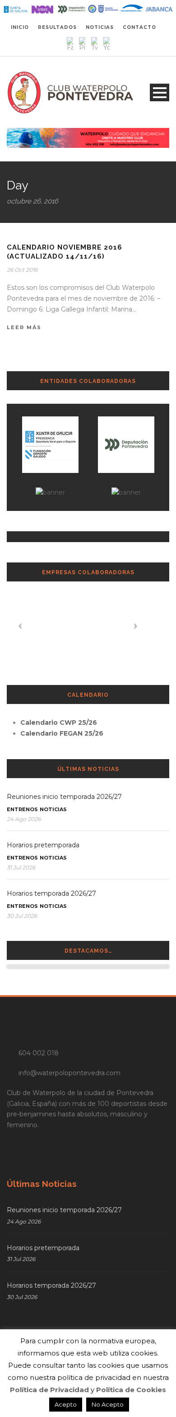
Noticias (53, 809)
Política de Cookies (131, 1389)
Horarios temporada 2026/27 (51, 893)
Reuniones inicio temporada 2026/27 (64, 797)
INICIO (20, 27)
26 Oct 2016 (22, 269)
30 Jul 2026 (22, 915)
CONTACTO (139, 27)
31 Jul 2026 (21, 867)
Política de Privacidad (49, 1389)
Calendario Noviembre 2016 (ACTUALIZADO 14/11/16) (64, 251)
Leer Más (24, 327)
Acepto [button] (66, 1404)
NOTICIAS (100, 27)
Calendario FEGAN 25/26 (61, 733)
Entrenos (22, 809)
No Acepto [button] (108, 1404)
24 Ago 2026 (24, 819)
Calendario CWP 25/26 (58, 722)
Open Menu (159, 92)
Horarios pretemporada (43, 845)
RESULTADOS (57, 27)
